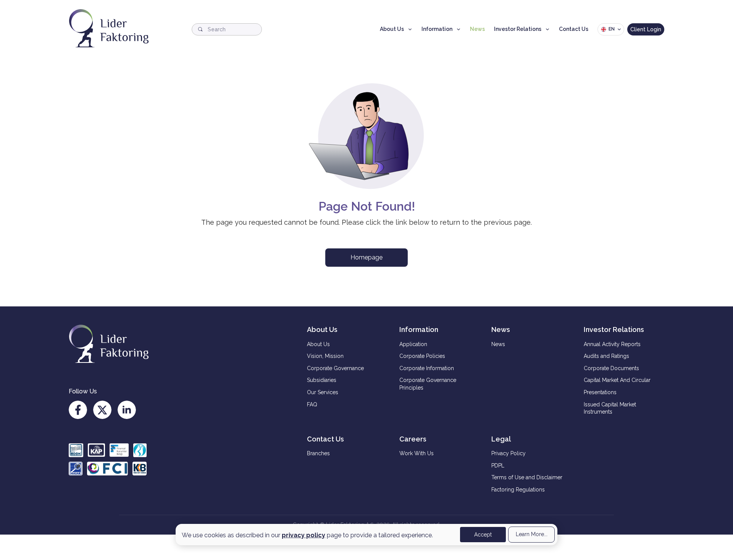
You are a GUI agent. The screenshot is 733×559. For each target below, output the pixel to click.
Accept (483, 535)
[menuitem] (347, 344)
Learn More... (531, 534)
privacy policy (303, 535)
